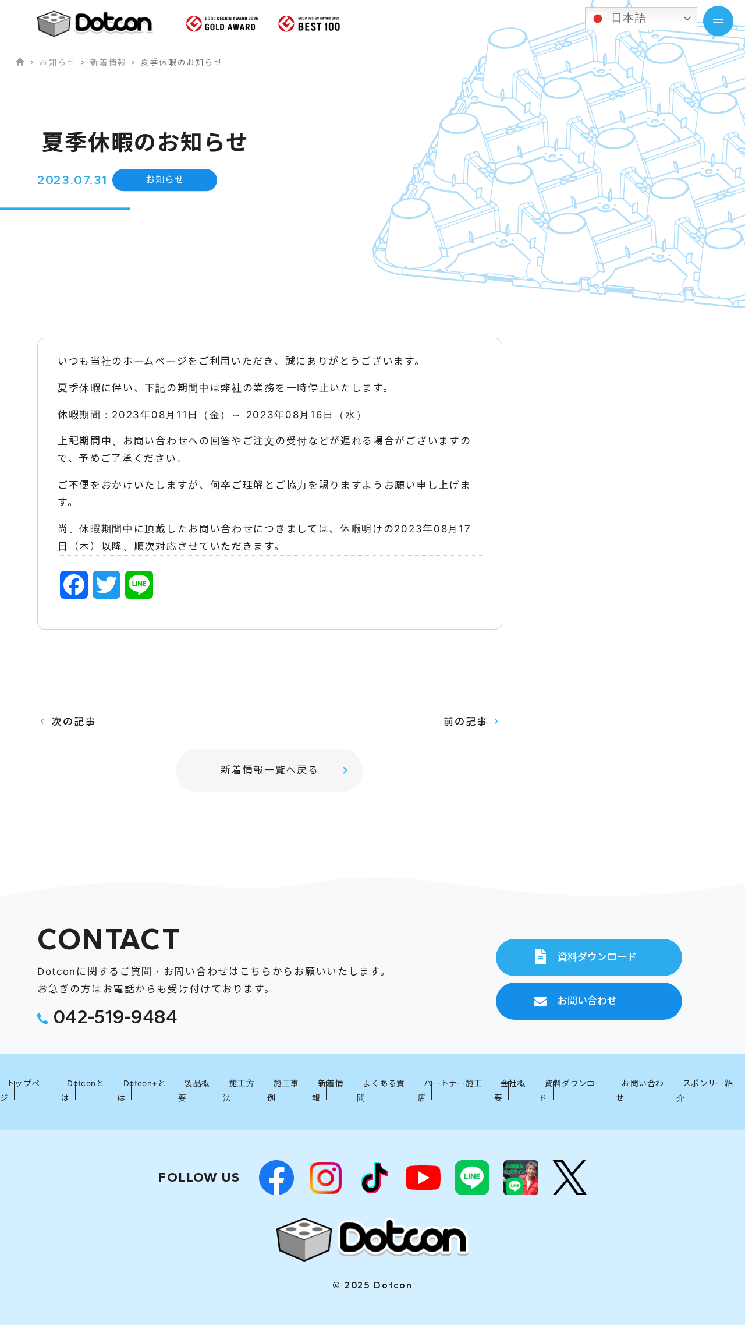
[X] (569, 1177)
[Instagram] (325, 1177)
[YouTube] (423, 1177)
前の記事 (465, 721)
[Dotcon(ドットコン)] (372, 1239)
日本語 (627, 18)
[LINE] (472, 1177)
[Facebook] (276, 1177)
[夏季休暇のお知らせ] (104, 23)
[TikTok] (374, 1177)
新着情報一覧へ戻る (269, 770)
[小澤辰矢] (520, 1177)
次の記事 (73, 721)
